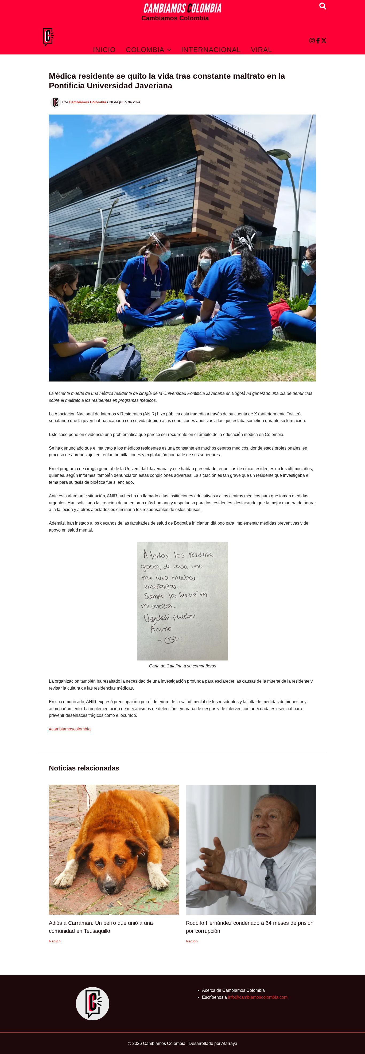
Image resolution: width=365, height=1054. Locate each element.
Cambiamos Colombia (175, 18)
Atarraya (229, 1043)
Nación (55, 941)
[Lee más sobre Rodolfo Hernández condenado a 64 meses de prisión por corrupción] (251, 849)
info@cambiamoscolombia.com (258, 997)
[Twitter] (324, 41)
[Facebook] (318, 41)
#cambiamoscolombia (70, 729)
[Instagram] (312, 41)
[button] (323, 6)
